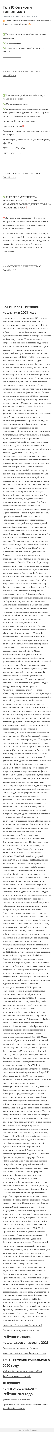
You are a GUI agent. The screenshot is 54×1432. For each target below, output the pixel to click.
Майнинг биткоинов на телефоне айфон (22, 1371)
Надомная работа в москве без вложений (22, 1325)
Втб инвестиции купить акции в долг (21, 1330)
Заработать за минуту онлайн (17, 1376)
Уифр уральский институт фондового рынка (24, 1353)
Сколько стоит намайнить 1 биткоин (20, 1348)
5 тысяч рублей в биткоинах (16, 1399)
